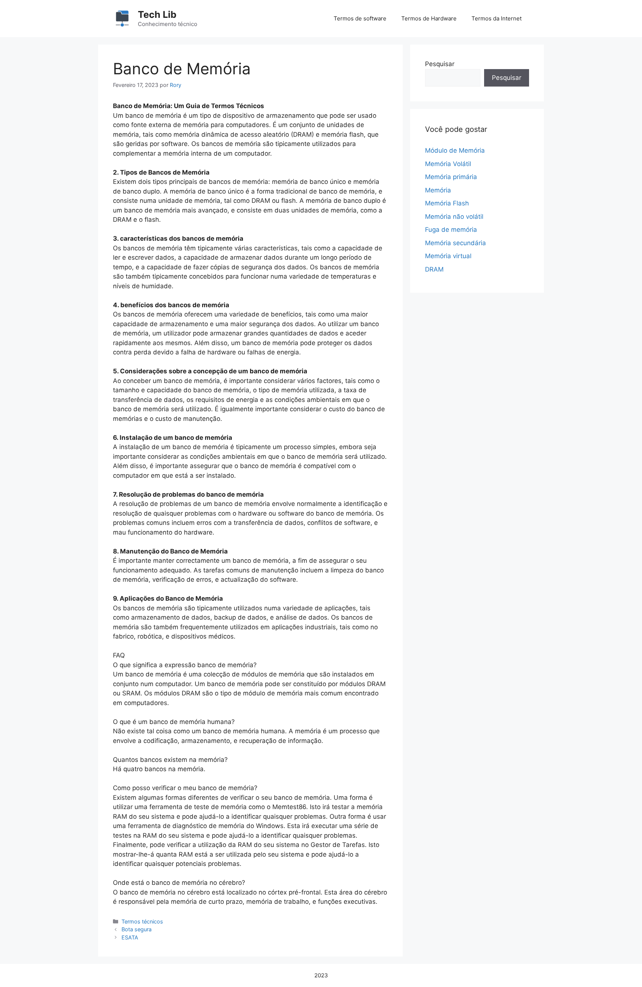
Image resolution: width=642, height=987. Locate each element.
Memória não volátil (454, 216)
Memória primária (451, 177)
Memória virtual (448, 256)
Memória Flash (447, 203)
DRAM (434, 269)
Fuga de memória (451, 229)
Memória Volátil (448, 164)
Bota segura (136, 929)
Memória (438, 190)
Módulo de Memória (455, 150)
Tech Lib (157, 14)
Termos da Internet (496, 18)
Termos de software (360, 18)
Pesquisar (439, 64)
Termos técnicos (142, 921)
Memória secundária (455, 243)
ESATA (129, 937)
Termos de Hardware (429, 18)
